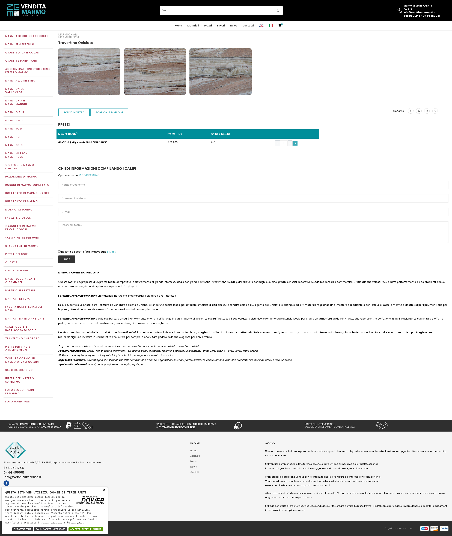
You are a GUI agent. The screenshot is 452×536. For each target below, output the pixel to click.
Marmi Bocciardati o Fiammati (20, 280)
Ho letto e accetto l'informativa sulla (88, 252)
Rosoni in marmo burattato (27, 185)
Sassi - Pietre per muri (22, 237)
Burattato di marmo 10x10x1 (27, 193)
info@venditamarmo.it (22, 477)
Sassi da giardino (19, 370)
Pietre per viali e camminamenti (17, 348)
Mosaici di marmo (19, 209)
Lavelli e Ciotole (18, 217)
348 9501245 (411, 16)
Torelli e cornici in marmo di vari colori (22, 360)
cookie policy (77, 523)
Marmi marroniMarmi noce (16, 155)
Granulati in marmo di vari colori (21, 227)
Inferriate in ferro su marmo (19, 380)
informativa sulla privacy (52, 523)
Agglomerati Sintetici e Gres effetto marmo (27, 70)
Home (178, 25)
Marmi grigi (14, 145)
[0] (279, 25)
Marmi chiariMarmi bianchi (16, 102)
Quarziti (12, 262)
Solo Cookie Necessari (51, 529)
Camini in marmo (18, 270)
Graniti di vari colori (22, 52)
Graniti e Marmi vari (21, 60)
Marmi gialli (14, 112)
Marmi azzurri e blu (20, 80)
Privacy (111, 252)
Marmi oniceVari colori (14, 90)
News (233, 25)
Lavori (221, 25)
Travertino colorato (22, 338)
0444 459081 (431, 16)
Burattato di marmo (21, 201)
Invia (67, 259)
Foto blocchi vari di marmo (19, 391)
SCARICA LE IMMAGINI (109, 112)
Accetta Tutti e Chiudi (85, 529)
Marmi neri (13, 137)
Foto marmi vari (18, 401)
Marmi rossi (14, 128)
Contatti (248, 25)
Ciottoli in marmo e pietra (19, 166)
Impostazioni (22, 529)
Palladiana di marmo (21, 176)
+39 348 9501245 (88, 175)
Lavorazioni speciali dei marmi (23, 308)
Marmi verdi (14, 120)
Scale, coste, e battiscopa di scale (20, 328)
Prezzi (208, 25)
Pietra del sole (16, 254)
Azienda (195, 455)
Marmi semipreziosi (19, 44)
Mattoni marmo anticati (24, 318)
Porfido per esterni (20, 290)
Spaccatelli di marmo (22, 246)
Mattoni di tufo (18, 298)
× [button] (104, 490)
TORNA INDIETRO (74, 112)
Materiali (193, 25)
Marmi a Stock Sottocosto (27, 36)
